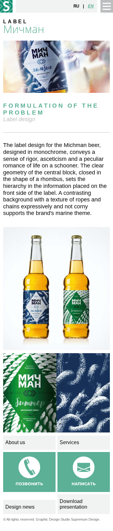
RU (76, 6)
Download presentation (73, 504)
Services (69, 442)
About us (15, 442)
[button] (106, 6)
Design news (20, 507)
